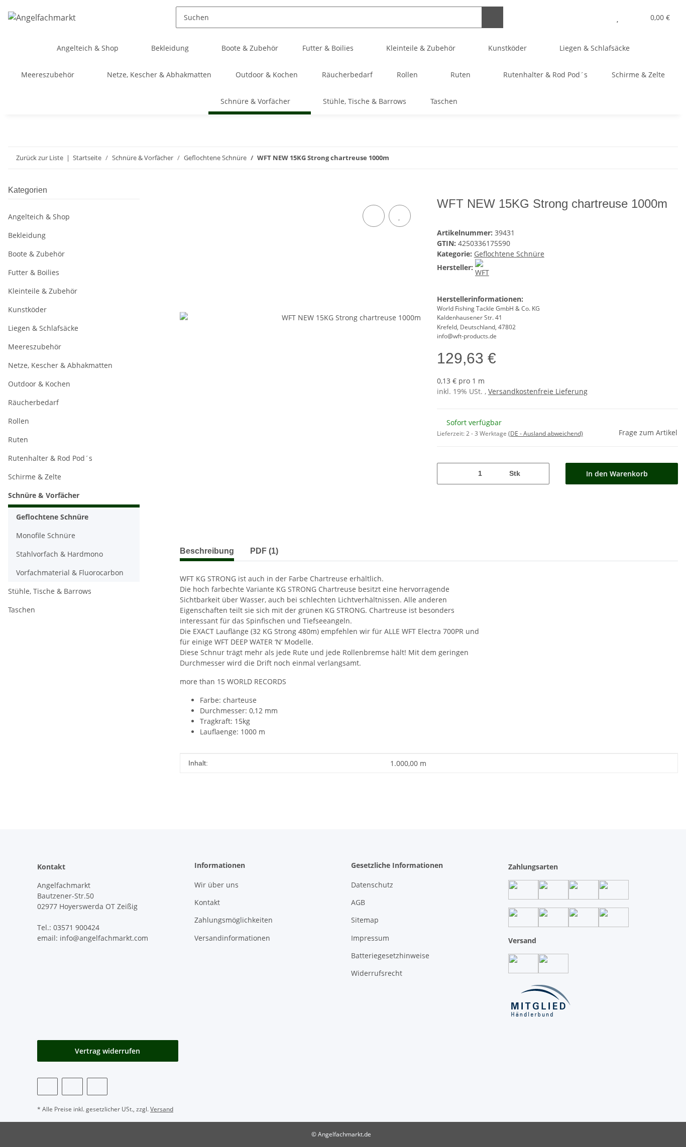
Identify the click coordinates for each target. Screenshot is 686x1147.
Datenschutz (372, 884)
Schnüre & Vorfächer (43, 495)
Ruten (18, 439)
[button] (597, 17)
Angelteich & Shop (39, 216)
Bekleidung (27, 235)
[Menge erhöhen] (538, 473)
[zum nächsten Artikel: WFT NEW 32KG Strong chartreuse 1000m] (645, 158)
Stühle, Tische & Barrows (49, 591)
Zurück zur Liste (39, 157)
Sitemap (365, 920)
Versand (161, 1109)
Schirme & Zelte (34, 476)
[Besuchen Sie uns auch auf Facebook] (47, 1086)
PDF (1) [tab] (264, 551)
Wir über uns (216, 884)
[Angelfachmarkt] (42, 17)
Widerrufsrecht (376, 973)
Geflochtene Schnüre (509, 254)
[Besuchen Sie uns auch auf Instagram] (72, 1086)
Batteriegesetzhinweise (390, 955)
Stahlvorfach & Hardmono (59, 554)
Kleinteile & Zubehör (42, 291)
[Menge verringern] (448, 473)
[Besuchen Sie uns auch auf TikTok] (97, 1086)
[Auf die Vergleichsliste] (374, 216)
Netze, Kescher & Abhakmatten (60, 365)
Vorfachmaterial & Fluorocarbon (70, 572)
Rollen (18, 421)
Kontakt (207, 902)
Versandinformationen (232, 938)
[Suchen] (492, 17)
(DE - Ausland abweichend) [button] (545, 433)
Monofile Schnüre (45, 535)
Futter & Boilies (33, 272)
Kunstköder (27, 309)
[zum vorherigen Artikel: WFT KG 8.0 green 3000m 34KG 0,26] (667, 158)
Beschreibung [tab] (207, 551)
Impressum (370, 938)
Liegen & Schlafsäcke (43, 328)
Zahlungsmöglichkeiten (233, 920)
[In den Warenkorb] (188, 191)
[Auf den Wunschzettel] (400, 216)
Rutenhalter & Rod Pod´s (50, 458)
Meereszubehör (34, 346)
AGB (358, 902)
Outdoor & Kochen (39, 384)
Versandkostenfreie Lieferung (538, 391)
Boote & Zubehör (36, 254)
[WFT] (484, 267)
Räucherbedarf (33, 402)
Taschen (21, 609)
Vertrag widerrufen (107, 1051)
